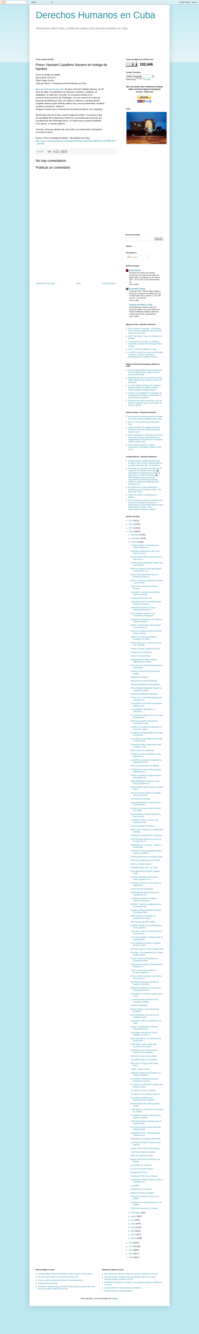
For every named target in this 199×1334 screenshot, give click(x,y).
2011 (131, 1250)
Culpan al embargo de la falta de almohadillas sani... (144, 1028)
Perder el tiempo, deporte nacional (145, 649)
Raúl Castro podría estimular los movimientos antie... (144, 722)
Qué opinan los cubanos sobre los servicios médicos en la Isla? (131, 1274)
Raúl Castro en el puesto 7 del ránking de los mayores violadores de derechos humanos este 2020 (145, 330)
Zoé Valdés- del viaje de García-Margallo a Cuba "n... (144, 1034)
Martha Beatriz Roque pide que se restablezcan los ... (145, 893)
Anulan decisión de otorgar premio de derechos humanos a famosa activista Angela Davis (144, 429)
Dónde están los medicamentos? (118, 1291)
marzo (134, 1234)
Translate (147, 79)
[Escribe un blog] (57, 151)
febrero (134, 1238)
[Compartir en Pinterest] (65, 151)
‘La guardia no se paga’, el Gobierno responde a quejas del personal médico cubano (145, 344)
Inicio (78, 283)
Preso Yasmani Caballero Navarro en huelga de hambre (146, 689)
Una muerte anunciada (140, 799)
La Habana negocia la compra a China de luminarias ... (144, 899)
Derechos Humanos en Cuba (95, 15)
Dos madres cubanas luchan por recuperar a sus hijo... (144, 1080)
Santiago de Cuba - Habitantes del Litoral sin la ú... (145, 1134)
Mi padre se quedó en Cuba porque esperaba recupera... (146, 989)
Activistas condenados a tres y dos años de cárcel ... (145, 552)
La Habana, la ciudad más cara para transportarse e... (146, 770)
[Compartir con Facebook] (63, 151)
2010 (131, 1254)
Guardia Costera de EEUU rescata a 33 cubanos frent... (146, 911)
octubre (134, 542)
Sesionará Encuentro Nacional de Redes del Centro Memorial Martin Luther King (145, 417)
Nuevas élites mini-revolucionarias (145, 1148)
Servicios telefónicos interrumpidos (145, 684)
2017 (131, 521)
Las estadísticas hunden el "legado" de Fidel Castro (146, 944)
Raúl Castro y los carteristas (142, 750)
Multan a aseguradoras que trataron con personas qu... (146, 626)
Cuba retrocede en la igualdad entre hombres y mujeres (146, 603)
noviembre (135, 538)
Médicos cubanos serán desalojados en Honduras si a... (146, 570)
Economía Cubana (137, 289)
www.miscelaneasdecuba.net (49, 89)
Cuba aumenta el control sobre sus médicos (122, 1288)
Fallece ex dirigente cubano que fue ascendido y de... (146, 776)
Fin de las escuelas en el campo (144, 1208)
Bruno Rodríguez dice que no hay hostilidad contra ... (145, 1016)
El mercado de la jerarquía (142, 889)
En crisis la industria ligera (142, 1169)
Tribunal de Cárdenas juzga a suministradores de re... (143, 608)
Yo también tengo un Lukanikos (144, 1060)
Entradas (134, 257)
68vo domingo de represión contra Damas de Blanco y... (145, 782)
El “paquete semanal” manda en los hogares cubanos (146, 1116)
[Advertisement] (92, 46)
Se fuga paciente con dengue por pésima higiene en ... (145, 546)
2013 (131, 1243)
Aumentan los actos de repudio (144, 681)
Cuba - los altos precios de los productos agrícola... (143, 971)
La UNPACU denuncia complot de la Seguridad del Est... (146, 761)
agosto (134, 1216)
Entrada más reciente (46, 283)
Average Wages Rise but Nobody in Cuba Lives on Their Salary (65, 1274)
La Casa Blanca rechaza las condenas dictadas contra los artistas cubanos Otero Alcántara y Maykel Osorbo (144, 387)
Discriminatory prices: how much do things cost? (58, 1277)
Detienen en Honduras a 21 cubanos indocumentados (146, 620)
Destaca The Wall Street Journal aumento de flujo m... (144, 576)
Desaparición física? (139, 1172)
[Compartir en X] (60, 151)
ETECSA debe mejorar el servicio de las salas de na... (146, 840)
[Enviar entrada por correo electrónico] (49, 151)
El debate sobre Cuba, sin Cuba (144, 867)
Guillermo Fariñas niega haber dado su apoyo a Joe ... (146, 746)
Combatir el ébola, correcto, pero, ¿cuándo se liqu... (145, 821)
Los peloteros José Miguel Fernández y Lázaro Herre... (146, 740)
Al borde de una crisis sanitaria (144, 1056)
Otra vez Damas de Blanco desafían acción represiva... (146, 794)
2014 (131, 531)
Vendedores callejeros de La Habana (146, 835)
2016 (131, 524)
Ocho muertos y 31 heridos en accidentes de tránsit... (143, 917)
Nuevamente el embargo (141, 1189)
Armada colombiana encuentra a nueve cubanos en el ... (144, 878)
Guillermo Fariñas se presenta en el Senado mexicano (146, 1074)
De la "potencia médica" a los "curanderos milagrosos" (143, 614)
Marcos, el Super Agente (141, 864)
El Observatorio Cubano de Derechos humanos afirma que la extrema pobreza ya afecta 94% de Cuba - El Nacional (145, 463)
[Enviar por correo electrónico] (54, 151)
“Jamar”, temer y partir (140, 1069)
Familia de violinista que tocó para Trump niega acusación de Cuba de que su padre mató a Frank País (66, 1288)
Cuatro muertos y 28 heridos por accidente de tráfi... (144, 959)
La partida (135, 1185)
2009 (131, 1257)
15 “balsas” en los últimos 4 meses (145, 1094)
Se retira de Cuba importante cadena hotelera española (146, 852)
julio (133, 1220)
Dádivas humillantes (139, 1005)
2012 (131, 1246)
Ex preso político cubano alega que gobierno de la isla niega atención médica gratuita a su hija (130, 1278)
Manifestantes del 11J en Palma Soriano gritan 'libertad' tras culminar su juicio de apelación (145, 380)
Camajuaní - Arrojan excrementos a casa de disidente (145, 593)
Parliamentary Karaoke (48, 1283)
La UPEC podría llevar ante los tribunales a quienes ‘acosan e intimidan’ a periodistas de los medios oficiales (145, 354)
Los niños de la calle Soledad (143, 1090)
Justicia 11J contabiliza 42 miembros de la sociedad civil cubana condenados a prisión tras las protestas (145, 395)
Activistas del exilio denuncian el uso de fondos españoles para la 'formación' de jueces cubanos (145, 403)
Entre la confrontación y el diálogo (145, 766)
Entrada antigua (109, 283)
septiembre (136, 1213)
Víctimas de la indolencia (141, 652)
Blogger (114, 1298)
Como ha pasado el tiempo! (142, 826)
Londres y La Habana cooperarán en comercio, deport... (146, 728)
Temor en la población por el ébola (145, 860)
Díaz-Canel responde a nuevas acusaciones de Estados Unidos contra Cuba (144, 447)
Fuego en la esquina (139, 677)
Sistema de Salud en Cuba (140, 305)
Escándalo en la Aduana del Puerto (145, 1139)
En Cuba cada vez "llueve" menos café (147, 949)
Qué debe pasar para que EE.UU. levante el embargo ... (145, 983)
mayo (133, 1227)
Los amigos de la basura (141, 1165)
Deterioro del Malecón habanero (144, 694)
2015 (131, 528)
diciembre (135, 535)
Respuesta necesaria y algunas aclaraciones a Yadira (144, 661)
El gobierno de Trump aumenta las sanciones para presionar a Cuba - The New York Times (144, 489)
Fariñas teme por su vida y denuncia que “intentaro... (146, 644)
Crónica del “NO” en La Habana (144, 1176)
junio (133, 1224)
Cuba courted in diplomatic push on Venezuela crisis (60, 1280)
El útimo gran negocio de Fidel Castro (146, 857)
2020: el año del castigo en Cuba (142, 349)
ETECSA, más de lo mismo (142, 1155)
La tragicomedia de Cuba (141, 598)
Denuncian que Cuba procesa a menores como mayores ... (144, 1051)
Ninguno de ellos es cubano (142, 1193)
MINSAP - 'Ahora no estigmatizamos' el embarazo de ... (146, 905)
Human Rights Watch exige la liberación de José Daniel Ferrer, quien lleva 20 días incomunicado (145, 372)
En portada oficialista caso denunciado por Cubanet (142, 1099)
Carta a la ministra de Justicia (143, 1152)
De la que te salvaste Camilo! (143, 922)
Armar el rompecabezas (141, 656)
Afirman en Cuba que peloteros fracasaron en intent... (144, 638)
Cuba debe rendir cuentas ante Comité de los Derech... (144, 1045)
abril (133, 1231)
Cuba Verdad (135, 270)
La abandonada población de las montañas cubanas (145, 1000)
